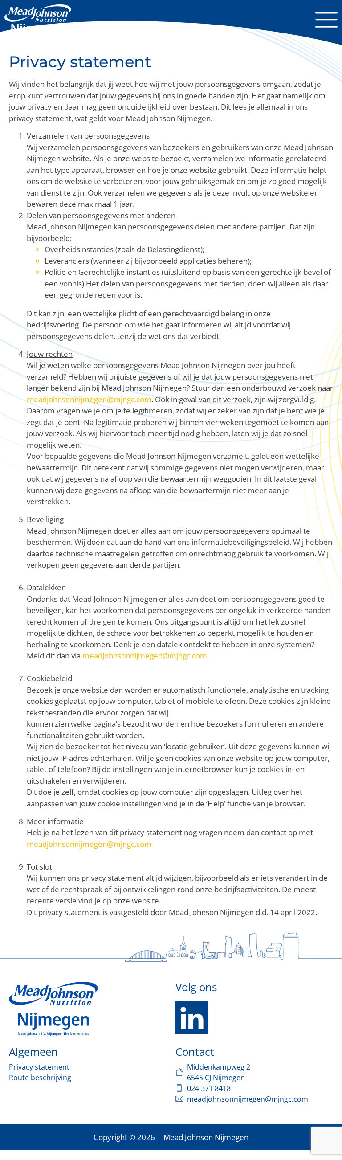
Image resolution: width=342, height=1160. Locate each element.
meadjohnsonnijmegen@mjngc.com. (145, 655)
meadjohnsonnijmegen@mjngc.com (89, 399)
